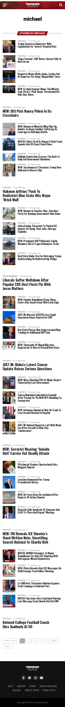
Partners (17, 690)
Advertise (21, 686)
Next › (55, 641)
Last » (8, 646)
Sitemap (32, 686)
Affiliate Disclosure (48, 686)
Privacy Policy (49, 690)
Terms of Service (32, 690)
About (10, 686)
